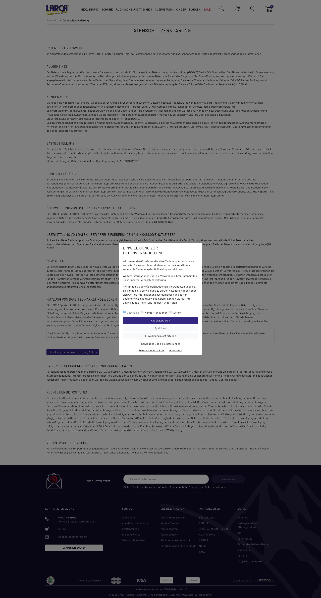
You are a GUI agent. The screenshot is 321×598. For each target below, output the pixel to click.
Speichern (176, 328)
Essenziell (133, 312)
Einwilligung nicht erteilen (168, 335)
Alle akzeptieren (174, 320)
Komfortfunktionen (156, 312)
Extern (177, 312)
